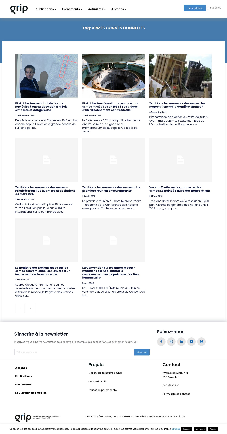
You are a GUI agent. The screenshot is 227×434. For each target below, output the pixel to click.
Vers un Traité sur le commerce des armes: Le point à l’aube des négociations (179, 189)
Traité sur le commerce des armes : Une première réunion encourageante (111, 189)
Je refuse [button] (200, 429)
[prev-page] (20, 308)
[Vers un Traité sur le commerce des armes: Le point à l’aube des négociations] (180, 160)
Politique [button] (213, 429)
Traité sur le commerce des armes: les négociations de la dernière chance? (177, 105)
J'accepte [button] (186, 429)
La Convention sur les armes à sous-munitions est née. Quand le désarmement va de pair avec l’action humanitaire (110, 273)
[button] (213, 8)
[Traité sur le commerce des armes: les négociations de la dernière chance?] (180, 76)
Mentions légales (108, 416)
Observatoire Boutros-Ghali (105, 373)
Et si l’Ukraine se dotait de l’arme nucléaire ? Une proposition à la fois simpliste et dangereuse (41, 106)
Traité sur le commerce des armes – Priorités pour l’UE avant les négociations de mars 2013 (45, 190)
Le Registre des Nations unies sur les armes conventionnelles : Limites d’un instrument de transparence (42, 271)
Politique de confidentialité (130, 416)
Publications (23, 376)
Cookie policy (92, 416)
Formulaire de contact (176, 394)
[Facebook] (161, 341)
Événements (23, 384)
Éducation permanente (102, 390)
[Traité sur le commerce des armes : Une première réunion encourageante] (113, 160)
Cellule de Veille (97, 381)
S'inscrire (142, 352)
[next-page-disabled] (30, 308)
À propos (21, 368)
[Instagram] (171, 341)
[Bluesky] (201, 341)
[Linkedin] (181, 341)
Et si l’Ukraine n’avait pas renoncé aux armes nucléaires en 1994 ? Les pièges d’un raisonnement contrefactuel (110, 106)
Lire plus (176, 429)
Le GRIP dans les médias (30, 393)
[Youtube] (191, 341)
